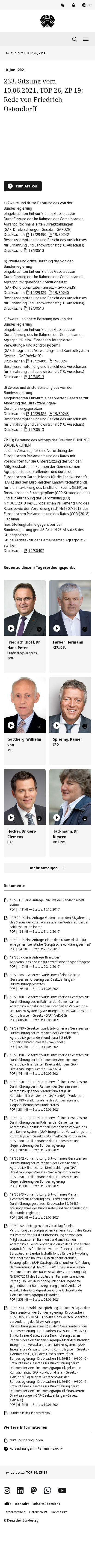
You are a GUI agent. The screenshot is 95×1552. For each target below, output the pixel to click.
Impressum (59, 1512)
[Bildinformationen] (39, 629)
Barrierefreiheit (15, 1512)
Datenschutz (38, 1512)
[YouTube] (62, 1490)
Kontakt (22, 1504)
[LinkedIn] (20, 1490)
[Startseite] (47, 21)
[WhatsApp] (47, 1490)
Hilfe (8, 1504)
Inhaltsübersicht (46, 1504)
